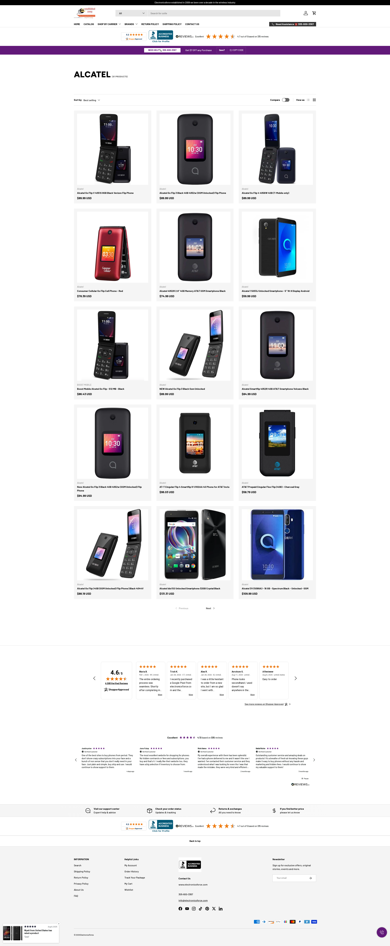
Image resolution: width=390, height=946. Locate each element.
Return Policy (81, 877)
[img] (116, 679)
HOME (77, 24)
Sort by (78, 99)
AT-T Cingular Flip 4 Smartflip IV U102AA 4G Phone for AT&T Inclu (194, 486)
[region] (195, 760)
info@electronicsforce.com (193, 900)
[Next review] (295, 678)
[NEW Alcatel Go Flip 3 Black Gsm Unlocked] (195, 345)
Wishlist (128, 889)
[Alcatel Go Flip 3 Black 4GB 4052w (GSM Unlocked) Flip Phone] (195, 149)
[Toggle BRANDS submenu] (136, 24)
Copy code (237, 50)
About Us (79, 889)
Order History (131, 871)
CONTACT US (192, 24)
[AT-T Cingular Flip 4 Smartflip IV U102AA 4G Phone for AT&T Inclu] (195, 443)
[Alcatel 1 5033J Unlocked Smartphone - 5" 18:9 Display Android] (277, 247)
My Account (130, 865)
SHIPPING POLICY (172, 24)
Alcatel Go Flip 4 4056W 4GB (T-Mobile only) (265, 192)
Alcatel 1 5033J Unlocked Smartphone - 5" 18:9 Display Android (275, 290)
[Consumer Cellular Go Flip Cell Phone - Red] (112, 247)
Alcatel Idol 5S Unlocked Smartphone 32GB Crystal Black (190, 588)
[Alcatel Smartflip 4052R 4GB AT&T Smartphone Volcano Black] (277, 345)
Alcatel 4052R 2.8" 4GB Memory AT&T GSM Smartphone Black (193, 290)
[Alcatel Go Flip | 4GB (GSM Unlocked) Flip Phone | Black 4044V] (112, 544)
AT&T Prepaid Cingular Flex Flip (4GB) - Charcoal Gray (270, 486)
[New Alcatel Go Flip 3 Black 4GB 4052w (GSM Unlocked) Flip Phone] (112, 443)
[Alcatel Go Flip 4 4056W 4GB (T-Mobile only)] (277, 149)
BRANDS (129, 24)
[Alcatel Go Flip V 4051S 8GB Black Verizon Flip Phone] (112, 149)
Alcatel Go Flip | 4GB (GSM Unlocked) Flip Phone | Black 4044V (110, 588)
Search (77, 865)
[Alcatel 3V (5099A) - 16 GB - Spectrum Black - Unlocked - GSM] (277, 544)
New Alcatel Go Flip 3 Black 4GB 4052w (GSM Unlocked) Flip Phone (109, 488)
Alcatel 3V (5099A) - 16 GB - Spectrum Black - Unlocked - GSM (275, 588)
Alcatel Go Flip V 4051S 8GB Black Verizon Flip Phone (105, 192)
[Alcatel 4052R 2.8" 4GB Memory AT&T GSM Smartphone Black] (195, 247)
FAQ (76, 895)
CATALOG (89, 24)
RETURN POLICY (150, 24)
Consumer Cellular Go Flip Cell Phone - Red (100, 290)
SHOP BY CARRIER (107, 24)
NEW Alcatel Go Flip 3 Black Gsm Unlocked (182, 388)
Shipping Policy (82, 871)
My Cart (128, 883)
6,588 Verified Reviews (116, 683)
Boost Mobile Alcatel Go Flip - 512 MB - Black (100, 388)
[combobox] (197, 13)
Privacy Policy (81, 883)
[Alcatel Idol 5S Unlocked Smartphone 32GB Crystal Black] (195, 544)
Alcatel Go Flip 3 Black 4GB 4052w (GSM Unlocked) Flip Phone (193, 192)
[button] (314, 13)
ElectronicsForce (87, 935)
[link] (181, 608)
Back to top (195, 841)
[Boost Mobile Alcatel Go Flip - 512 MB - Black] (112, 345)
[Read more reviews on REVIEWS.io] (300, 785)
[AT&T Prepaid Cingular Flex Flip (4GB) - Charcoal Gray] (277, 443)
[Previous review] (94, 678)
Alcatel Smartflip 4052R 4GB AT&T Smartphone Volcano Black (275, 388)
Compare (275, 99)
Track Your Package (134, 877)
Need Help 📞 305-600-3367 (162, 50)
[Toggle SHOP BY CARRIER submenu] (120, 24)
